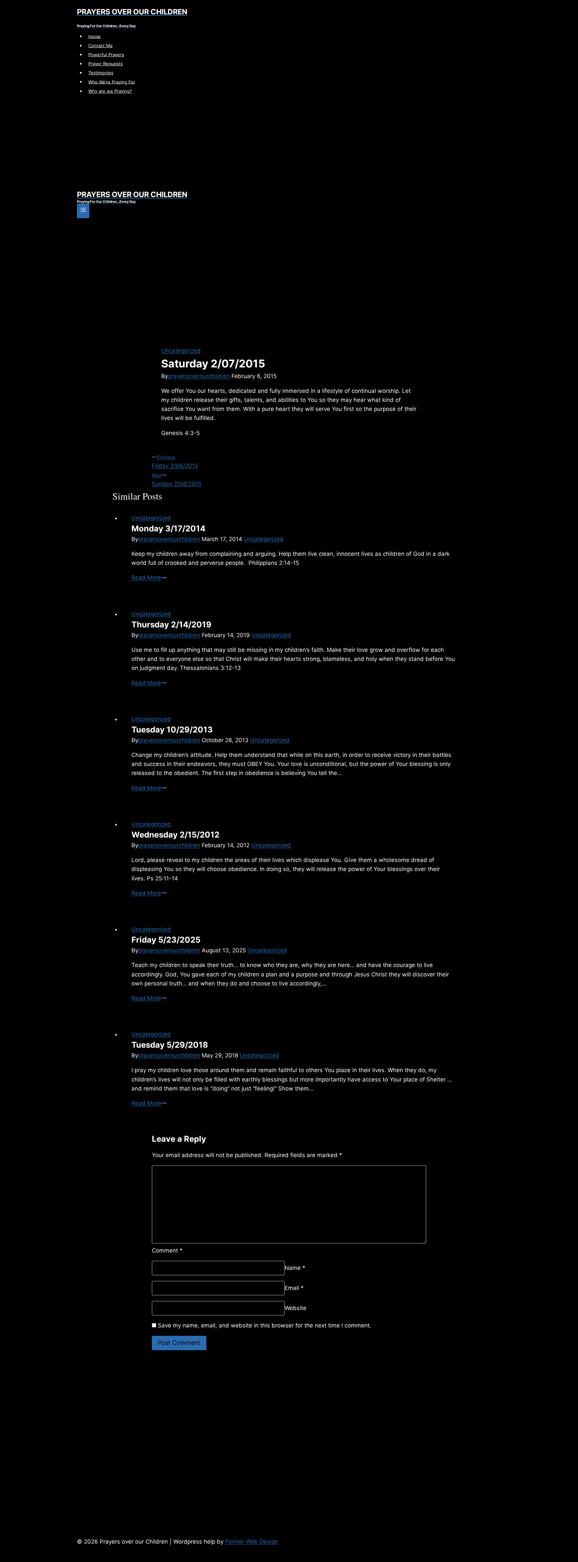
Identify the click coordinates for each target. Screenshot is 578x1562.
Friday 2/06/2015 (175, 461)
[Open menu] (83, 211)
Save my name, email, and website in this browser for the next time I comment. (264, 1325)
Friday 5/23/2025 (165, 940)
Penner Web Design (251, 1541)
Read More (149, 577)
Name (295, 1268)
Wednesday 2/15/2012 (175, 835)
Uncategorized (181, 350)
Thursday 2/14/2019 (171, 624)
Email (294, 1288)
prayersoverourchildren (199, 376)
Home (94, 36)
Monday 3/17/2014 (168, 528)
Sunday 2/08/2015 (176, 479)
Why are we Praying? (110, 91)
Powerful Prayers (106, 54)
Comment (167, 1250)
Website (295, 1308)
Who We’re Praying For (111, 81)
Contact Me (100, 45)
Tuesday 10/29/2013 (172, 729)
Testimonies (100, 72)
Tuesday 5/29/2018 (169, 1045)
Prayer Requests (105, 63)
